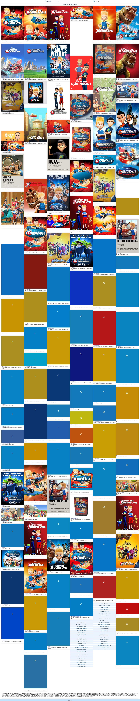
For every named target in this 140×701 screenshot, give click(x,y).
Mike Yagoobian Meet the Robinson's (104, 649)
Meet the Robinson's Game (81, 630)
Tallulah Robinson (81, 645)
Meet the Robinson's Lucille (104, 638)
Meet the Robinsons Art (104, 608)
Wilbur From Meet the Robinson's (81, 628)
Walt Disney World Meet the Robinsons (81, 647)
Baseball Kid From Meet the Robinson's (81, 655)
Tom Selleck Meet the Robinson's (104, 632)
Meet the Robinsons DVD (104, 615)
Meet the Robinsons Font (81, 666)
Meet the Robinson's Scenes (104, 647)
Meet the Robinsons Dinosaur (81, 636)
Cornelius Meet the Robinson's (104, 636)
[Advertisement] (78, 38)
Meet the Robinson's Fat (81, 664)
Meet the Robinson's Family (81, 651)
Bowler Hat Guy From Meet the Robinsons (104, 613)
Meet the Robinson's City (81, 638)
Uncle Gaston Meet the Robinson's (81, 649)
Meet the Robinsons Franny (81, 621)
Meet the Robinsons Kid (81, 632)
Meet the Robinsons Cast (104, 621)
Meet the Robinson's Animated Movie (104, 625)
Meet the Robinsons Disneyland (81, 662)
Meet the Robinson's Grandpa (81, 634)
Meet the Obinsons (104, 642)
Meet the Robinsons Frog (104, 640)
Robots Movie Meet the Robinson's (104, 623)
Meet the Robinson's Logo (104, 617)
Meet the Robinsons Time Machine (104, 619)
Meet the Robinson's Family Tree (81, 657)
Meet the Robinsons (104, 604)
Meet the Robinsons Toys (81, 653)
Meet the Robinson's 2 (104, 630)
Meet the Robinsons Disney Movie (104, 606)
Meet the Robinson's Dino (104, 634)
